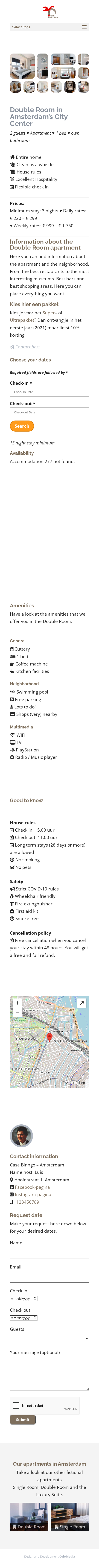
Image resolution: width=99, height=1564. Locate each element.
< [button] (15, 1515)
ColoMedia (67, 1556)
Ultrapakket (22, 320)
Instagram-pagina (33, 1194)
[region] (49, 1517)
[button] (22, 66)
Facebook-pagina (32, 1187)
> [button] (83, 1515)
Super (49, 313)
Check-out (22, 404)
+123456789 (26, 1202)
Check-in (21, 383)
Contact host (27, 347)
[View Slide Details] (29, 1517)
